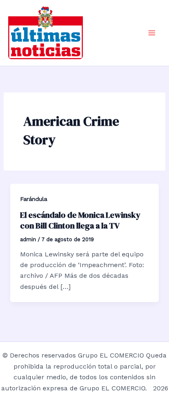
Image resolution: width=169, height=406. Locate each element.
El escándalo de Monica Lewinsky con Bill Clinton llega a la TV (80, 220)
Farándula (33, 199)
